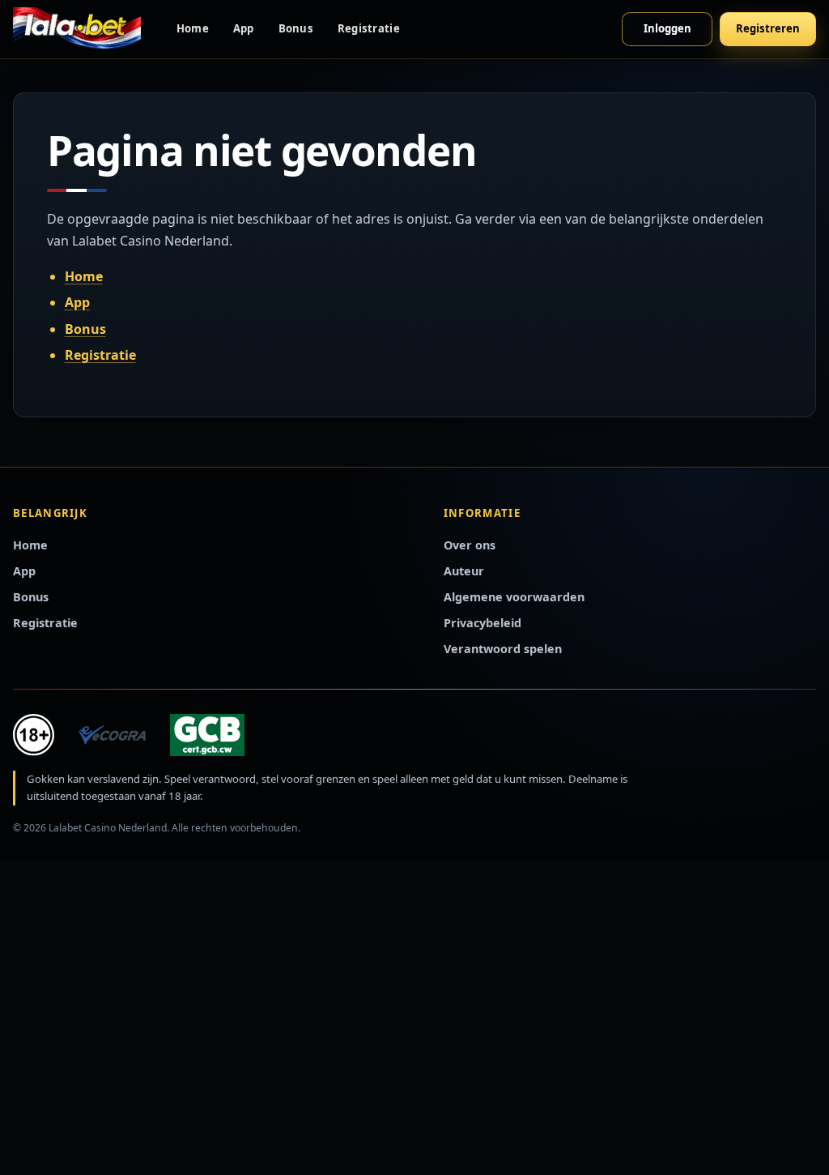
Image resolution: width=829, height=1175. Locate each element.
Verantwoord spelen (503, 648)
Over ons (469, 545)
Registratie (369, 28)
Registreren (768, 28)
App (243, 28)
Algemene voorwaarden (514, 597)
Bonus (295, 28)
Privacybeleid (482, 622)
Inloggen (667, 28)
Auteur (464, 571)
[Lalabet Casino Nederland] (77, 29)
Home (192, 28)
